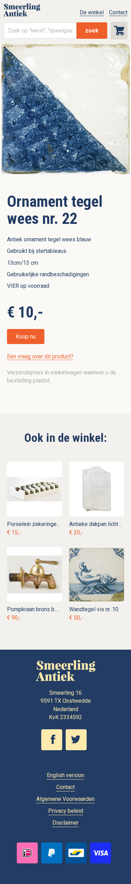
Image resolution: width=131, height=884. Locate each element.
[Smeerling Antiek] (21, 16)
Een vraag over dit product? (40, 356)
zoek (92, 30)
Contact (118, 12)
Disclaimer (65, 822)
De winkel (92, 12)
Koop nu (26, 336)
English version (65, 775)
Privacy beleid (65, 811)
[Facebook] (53, 748)
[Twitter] (78, 748)
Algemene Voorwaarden (65, 799)
